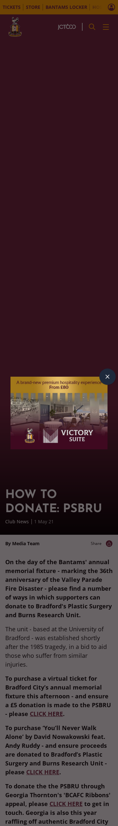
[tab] (107, 376)
